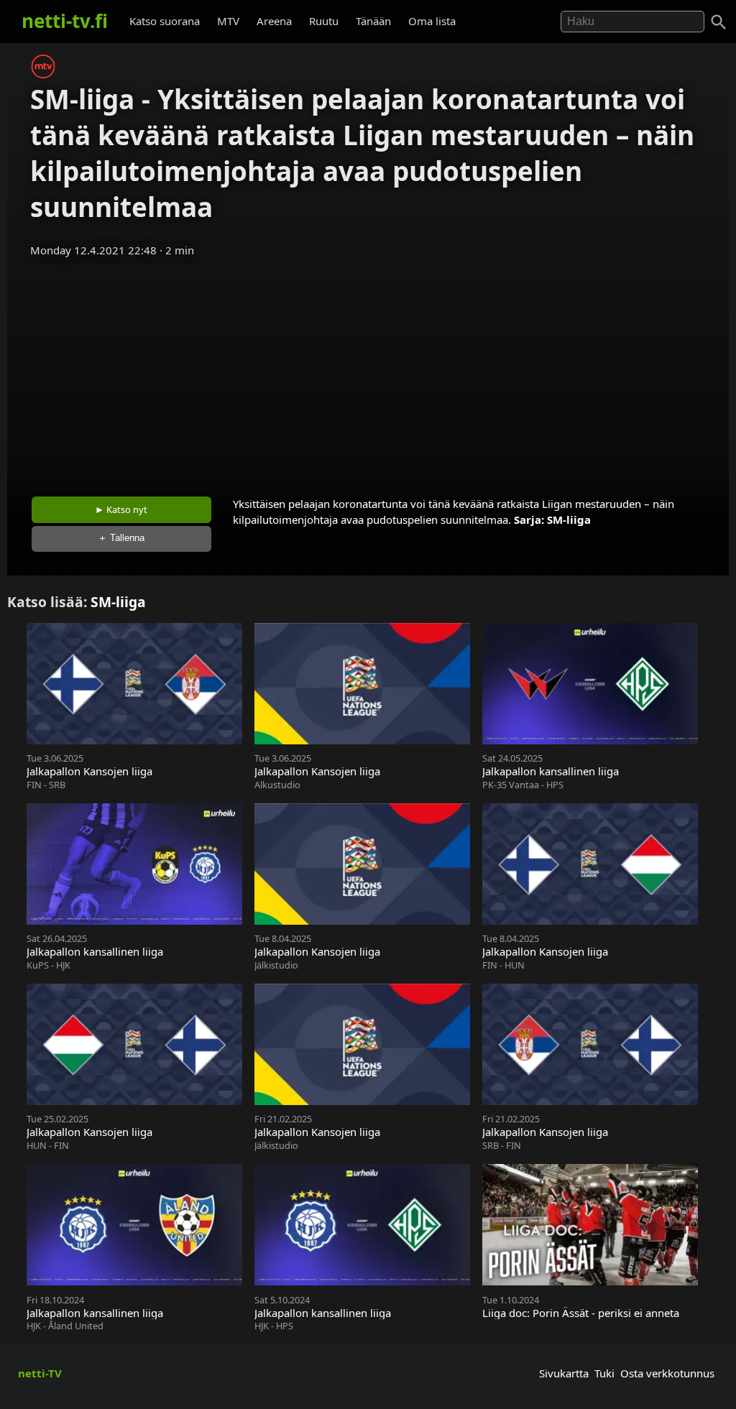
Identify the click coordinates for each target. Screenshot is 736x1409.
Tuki (604, 1373)
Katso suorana (164, 21)
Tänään (373, 21)
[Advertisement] (368, 372)
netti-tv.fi (65, 21)
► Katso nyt (121, 509)
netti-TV (40, 1373)
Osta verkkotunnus (667, 1373)
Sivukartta (564, 1373)
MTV (228, 21)
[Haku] (719, 22)
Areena (274, 21)
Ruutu (324, 21)
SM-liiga (569, 519)
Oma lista (432, 21)
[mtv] (43, 74)
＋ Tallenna (121, 537)
